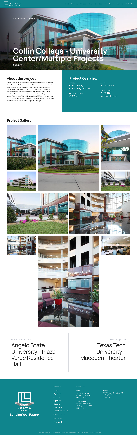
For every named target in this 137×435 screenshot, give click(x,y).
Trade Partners (109, 4)
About (67, 4)
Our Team (74, 4)
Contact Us (129, 4)
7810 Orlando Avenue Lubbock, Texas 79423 (83, 394)
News (91, 4)
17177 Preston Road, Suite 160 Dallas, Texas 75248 (113, 394)
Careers (120, 4)
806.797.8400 (81, 398)
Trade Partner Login (61, 411)
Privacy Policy (66, 432)
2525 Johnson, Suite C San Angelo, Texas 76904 (84, 405)
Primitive (98, 432)
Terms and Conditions (79, 432)
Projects (83, 4)
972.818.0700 (108, 397)
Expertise (98, 4)
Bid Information (59, 414)
